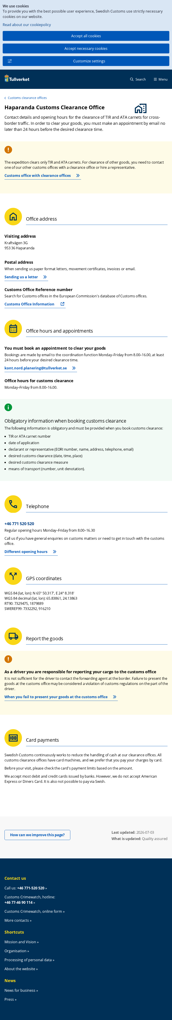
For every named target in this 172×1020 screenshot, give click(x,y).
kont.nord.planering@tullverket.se (35, 368)
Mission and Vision (20, 941)
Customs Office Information (29, 304)
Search (140, 79)
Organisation (15, 950)
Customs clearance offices (27, 98)
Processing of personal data (28, 959)
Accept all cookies (86, 35)
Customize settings (89, 61)
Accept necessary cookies (86, 48)
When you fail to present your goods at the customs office (56, 696)
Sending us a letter (21, 276)
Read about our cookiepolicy (27, 24)
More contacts (16, 920)
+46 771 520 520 (19, 523)
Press (9, 999)
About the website (19, 968)
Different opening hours (25, 551)
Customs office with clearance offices (37, 175)
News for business (19, 990)
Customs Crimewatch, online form (33, 911)
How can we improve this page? (40, 834)
